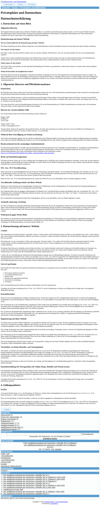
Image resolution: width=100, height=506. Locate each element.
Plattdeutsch (6, 421)
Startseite (6, 8)
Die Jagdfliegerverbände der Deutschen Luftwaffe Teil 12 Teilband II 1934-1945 (34, 479)
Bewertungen (6, 496)
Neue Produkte (7, 441)
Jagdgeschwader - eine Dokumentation (56, 502)
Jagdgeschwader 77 (9, 423)
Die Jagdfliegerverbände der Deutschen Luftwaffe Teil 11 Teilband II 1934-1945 (34, 485)
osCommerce (54, 503)
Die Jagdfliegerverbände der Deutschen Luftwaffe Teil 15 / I (26, 494)
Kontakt (4, 464)
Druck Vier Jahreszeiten (10, 417)
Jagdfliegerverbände (9, 429)
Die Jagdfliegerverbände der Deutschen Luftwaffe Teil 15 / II (26, 483)
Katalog (15, 8)
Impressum (5, 466)
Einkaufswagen (7, 468)
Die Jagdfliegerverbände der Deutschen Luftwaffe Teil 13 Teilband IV (30, 481)
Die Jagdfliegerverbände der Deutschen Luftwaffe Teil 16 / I (26, 475)
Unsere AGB (6, 462)
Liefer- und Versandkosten (7, 455)
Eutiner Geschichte (8, 419)
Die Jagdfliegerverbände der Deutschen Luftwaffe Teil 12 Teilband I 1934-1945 (33, 492)
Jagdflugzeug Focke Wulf (11, 427)
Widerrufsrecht (15, 466)
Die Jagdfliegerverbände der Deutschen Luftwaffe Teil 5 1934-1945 (29, 487)
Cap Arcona (5, 415)
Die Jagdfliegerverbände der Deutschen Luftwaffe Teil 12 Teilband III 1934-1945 (34, 477)
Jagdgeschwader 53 (9, 425)
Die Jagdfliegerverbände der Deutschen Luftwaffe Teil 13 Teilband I (50, 445)
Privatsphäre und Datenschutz (33, 8)
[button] (8, 5)
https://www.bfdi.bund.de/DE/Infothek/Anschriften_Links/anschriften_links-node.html (27, 153)
